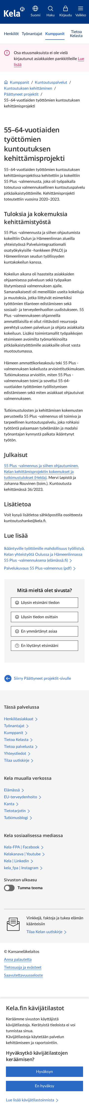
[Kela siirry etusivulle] (14, 12)
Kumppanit (19, 82)
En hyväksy (44, 1086)
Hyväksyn (44, 1072)
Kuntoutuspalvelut (51, 82)
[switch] (9, 888)
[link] (11, 34)
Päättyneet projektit (21, 94)
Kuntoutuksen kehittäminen (28, 88)
